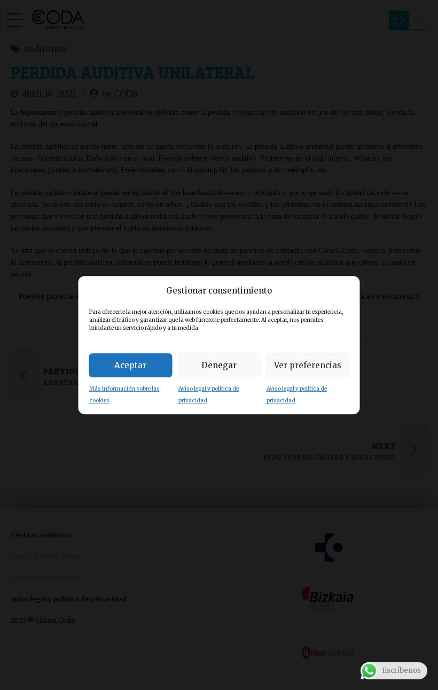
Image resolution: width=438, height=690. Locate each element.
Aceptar (130, 365)
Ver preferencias (307, 365)
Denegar (219, 365)
